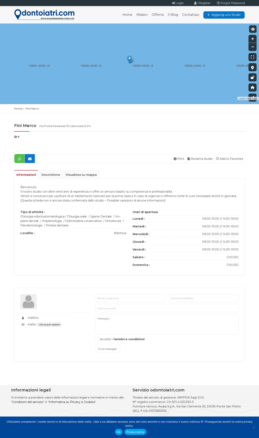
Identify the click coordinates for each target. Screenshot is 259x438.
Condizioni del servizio (27, 402)
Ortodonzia (113, 221)
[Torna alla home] (252, 87)
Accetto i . (123, 339)
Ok (119, 432)
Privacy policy (135, 432)
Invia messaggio (107, 348)
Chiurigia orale (77, 216)
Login (179, 3)
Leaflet (242, 98)
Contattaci (190, 15)
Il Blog (173, 15)
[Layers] (253, 29)
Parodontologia (31, 225)
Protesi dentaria (57, 225)
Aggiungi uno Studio (226, 15)
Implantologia (52, 221)
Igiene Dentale (101, 216)
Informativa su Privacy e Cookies (72, 402)
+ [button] (252, 38)
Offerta (158, 15)
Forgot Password (232, 3)
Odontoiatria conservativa (83, 221)
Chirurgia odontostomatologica (42, 216)
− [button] (252, 46)
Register (204, 3)
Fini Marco (32, 108)
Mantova (120, 233)
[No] (254, 427)
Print (180, 159)
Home (127, 15)
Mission (142, 15)
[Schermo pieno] (252, 57)
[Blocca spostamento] (252, 77)
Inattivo (33, 318)
